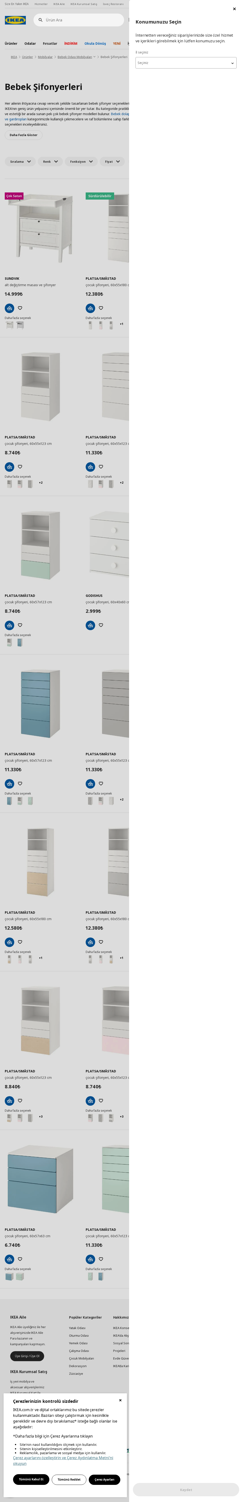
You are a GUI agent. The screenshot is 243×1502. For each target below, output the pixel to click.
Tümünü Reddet (69, 1479)
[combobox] (186, 63)
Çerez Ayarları (104, 1479)
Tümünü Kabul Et (31, 1479)
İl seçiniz (142, 52)
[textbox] (186, 62)
